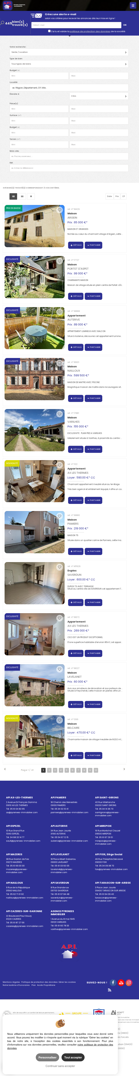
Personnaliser (47, 1057)
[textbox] (68, 87)
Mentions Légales (11, 982)
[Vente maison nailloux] (35, 379)
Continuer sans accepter (60, 1066)
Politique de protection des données (39, 982)
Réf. (11, 163)
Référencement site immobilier (126, 1022)
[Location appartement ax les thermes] (35, 481)
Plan (34, 985)
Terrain (15, 139)
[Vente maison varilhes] (35, 430)
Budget (13, 70)
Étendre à (14, 94)
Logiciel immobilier (122, 1017)
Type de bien (16, 58)
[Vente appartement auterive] (35, 328)
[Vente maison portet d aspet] (35, 277)
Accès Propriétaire (46, 985)
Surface (15, 115)
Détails (77, 245)
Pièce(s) (14, 103)
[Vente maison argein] (35, 226)
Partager (95, 245)
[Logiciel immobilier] (118, 1013)
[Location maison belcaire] (35, 736)
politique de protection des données (90, 31)
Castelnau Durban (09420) (118, 1044)
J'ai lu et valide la (60, 31)
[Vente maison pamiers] (35, 532)
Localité (13, 82)
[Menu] (133, 5)
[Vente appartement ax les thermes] (35, 634)
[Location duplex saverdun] (35, 583)
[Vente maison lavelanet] (35, 685)
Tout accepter (73, 1057)
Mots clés (14, 151)
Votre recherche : (18, 47)
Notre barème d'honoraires (16, 985)
